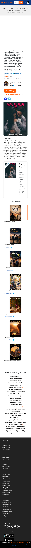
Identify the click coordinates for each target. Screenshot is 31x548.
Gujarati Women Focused (11, 396)
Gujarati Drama (23, 396)
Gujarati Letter (22, 413)
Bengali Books (6, 488)
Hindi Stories (6, 500)
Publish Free (19, 2)
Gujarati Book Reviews (10, 422)
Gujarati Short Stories (15, 376)
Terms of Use (6, 447)
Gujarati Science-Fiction (15, 424)
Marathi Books (6, 481)
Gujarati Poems (21, 391)
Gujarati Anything (20, 431)
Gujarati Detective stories (15, 400)
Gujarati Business (10, 426)
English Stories (6, 507)
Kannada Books (7, 492)
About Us (5, 440)
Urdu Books (6, 494)
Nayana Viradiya (9, 316)
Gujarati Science (10, 431)
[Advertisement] (15, 32)
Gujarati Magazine (10, 391)
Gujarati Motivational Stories (15, 383)
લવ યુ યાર (22, 165)
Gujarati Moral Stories (15, 402)
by (4, 224)
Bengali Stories (7, 509)
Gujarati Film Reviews (15, 417)
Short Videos (6, 466)
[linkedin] (18, 526)
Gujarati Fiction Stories (15, 380)
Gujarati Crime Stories (15, 433)
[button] (17, 2)
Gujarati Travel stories (15, 393)
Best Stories (6, 457)
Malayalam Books (7, 490)
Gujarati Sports (21, 426)
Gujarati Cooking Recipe (11, 413)
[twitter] (11, 526)
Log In (26, 2)
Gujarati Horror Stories (15, 415)
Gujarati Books (7, 478)
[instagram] (8, 526)
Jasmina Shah (9, 73)
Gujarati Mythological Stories (15, 420)
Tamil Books (6, 483)
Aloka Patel (7, 363)
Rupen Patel (8, 247)
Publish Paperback (7, 468)
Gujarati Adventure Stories (15, 404)
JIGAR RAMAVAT (9, 293)
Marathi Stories (7, 504)
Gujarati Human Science (15, 407)
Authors (5, 464)
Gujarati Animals (10, 428)
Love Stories (19, 84)
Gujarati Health (21, 409)
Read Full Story (10, 91)
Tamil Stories (6, 513)
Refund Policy (6, 449)
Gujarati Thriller (22, 422)
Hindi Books (6, 476)
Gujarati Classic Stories (15, 385)
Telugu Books (6, 485)
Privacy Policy (6, 445)
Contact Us (6, 443)
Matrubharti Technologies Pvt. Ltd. (19, 542)
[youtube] (15, 526)
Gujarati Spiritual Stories (15, 378)
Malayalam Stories (7, 511)
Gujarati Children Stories (15, 387)
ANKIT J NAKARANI (9, 224)
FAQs (4, 452)
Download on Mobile (14, 94)
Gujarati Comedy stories (15, 389)
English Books (6, 474)
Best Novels (6, 459)
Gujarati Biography (15, 411)
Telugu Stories (6, 516)
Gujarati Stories (7, 502)
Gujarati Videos (7, 462)
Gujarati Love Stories (15, 398)
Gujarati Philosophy (11, 409)
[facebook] (5, 526)
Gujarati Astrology (20, 428)
